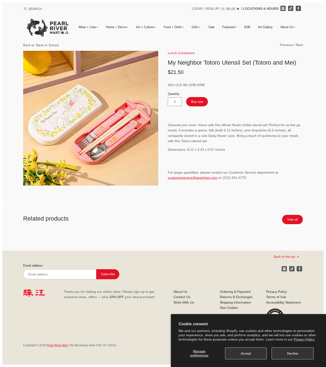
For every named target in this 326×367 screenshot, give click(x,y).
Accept (246, 353)
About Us (286, 27)
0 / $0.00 (229, 9)
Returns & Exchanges (236, 297)
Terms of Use (276, 297)
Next (299, 45)
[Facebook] (298, 8)
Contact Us (182, 297)
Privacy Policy (304, 339)
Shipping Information (235, 302)
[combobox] (41, 9)
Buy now (197, 101)
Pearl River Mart (57, 345)
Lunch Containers (181, 53)
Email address (33, 265)
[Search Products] (25, 8)
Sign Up (212, 8)
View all (292, 219)
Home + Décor (116, 27)
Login (197, 8)
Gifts (195, 27)
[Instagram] (283, 8)
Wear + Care (87, 27)
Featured (228, 27)
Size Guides (229, 308)
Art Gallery (265, 27)
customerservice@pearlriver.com (192, 178)
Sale (211, 27)
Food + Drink (173, 27)
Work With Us (184, 302)
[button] (90, 118)
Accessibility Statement (283, 302)
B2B (247, 27)
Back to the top (285, 256)
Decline (292, 353)
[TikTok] (290, 8)
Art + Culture (145, 27)
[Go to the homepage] (47, 22)
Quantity (173, 94)
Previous (286, 45)
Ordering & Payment (235, 292)
